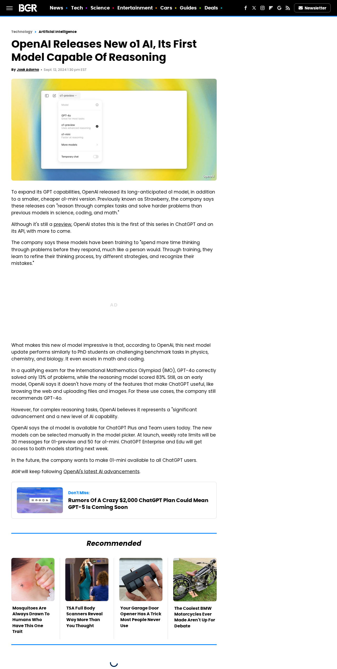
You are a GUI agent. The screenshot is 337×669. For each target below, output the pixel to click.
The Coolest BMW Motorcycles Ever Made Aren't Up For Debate (194, 617)
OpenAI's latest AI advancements (101, 472)
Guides (188, 8)
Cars (166, 8)
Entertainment (135, 8)
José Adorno (28, 69)
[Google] (279, 8)
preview (62, 225)
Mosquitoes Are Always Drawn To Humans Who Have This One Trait (30, 620)
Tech (77, 8)
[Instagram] (262, 8)
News (56, 8)
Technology (21, 31)
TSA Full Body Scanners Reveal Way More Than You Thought (84, 616)
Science (100, 8)
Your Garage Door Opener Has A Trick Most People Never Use (140, 616)
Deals (211, 8)
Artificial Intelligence (58, 31)
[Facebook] (246, 8)
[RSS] (288, 8)
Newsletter (315, 8)
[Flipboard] (271, 8)
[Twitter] (254, 8)
